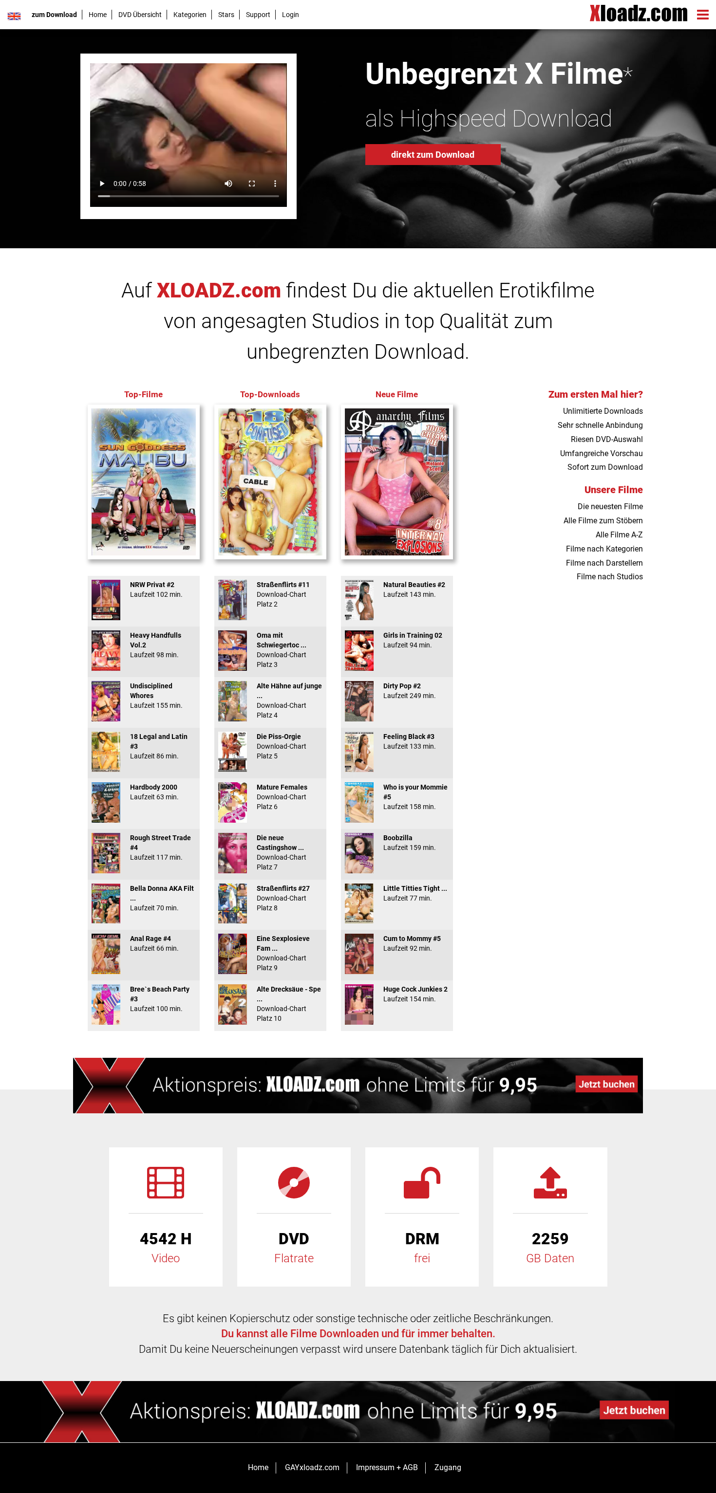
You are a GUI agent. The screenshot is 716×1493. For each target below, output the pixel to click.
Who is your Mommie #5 (415, 797)
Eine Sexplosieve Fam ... (283, 953)
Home (98, 14)
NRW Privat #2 (156, 589)
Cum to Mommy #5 (412, 943)
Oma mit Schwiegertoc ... (281, 649)
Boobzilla (409, 842)
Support (258, 14)
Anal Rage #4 (154, 943)
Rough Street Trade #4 (160, 847)
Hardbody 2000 (154, 792)
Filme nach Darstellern (604, 563)
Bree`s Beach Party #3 (159, 999)
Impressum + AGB (387, 1467)
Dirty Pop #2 (409, 691)
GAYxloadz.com (312, 1467)
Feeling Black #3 (409, 741)
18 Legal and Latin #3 (159, 746)
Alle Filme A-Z (619, 534)
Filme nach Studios (610, 576)
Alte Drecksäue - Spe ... (289, 1003)
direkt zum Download (432, 154)
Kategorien (190, 14)
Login (290, 14)
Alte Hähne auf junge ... (289, 700)
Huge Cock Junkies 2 (415, 994)
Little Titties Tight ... (415, 893)
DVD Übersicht (140, 14)
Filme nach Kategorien (604, 548)
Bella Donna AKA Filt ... (162, 898)
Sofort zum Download (605, 467)
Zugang (447, 1467)
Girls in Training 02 (412, 640)
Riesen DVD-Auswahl (607, 439)
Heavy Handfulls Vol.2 (155, 645)
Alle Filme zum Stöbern (603, 520)
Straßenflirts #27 (283, 898)
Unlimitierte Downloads (603, 411)
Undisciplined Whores (156, 695)
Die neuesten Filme (610, 506)
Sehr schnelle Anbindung (600, 425)
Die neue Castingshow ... (281, 852)
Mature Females (282, 797)
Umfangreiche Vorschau (601, 453)
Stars (226, 14)
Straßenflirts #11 (283, 594)
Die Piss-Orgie (281, 746)
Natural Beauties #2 (414, 589)
